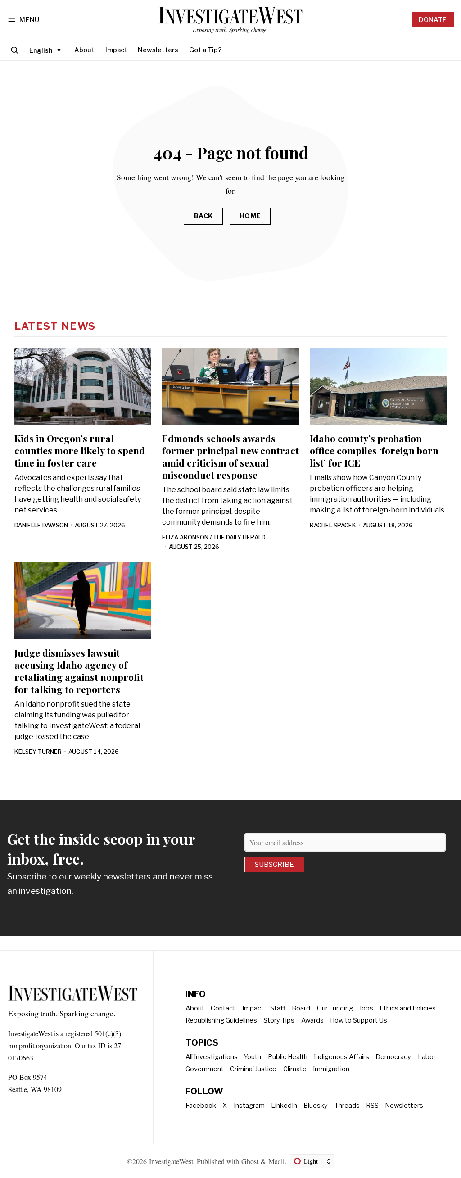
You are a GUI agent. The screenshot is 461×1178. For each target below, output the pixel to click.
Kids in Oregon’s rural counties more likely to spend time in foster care (79, 450)
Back (203, 216)
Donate (433, 20)
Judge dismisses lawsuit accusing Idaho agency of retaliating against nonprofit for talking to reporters (79, 670)
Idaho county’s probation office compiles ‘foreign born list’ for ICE (374, 450)
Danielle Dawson (41, 525)
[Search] (15, 50)
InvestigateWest (171, 1161)
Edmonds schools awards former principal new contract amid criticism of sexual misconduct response (230, 456)
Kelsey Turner (38, 751)
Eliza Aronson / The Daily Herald (214, 537)
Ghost (249, 1161)
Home (250, 216)
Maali (276, 1161)
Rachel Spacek (333, 525)
